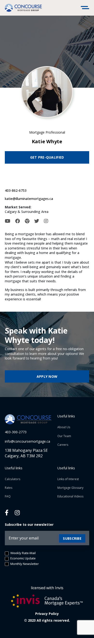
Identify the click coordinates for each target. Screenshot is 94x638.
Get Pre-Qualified (47, 157)
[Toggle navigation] (85, 8)
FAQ (8, 496)
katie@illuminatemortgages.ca (29, 198)
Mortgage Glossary (70, 488)
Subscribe (72, 538)
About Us (63, 427)
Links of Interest (68, 479)
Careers (62, 445)
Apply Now (47, 376)
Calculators (12, 479)
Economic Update (23, 558)
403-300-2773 (16, 432)
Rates (8, 488)
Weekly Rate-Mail (23, 553)
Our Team (64, 436)
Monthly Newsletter (24, 564)
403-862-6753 (16, 190)
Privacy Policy (47, 613)
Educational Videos (70, 496)
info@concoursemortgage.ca (27, 441)
